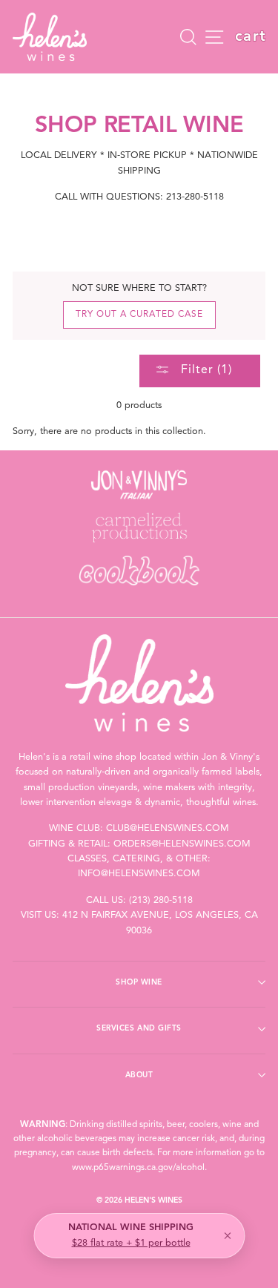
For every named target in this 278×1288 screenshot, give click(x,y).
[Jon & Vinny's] (139, 484)
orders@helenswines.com (182, 844)
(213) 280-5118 (161, 900)
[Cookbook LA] (139, 570)
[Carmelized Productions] (139, 527)
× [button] (227, 1236)
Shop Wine (139, 982)
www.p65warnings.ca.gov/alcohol (138, 1167)
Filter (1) (204, 370)
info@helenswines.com (139, 873)
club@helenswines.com (167, 828)
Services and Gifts (138, 1028)
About (139, 1075)
